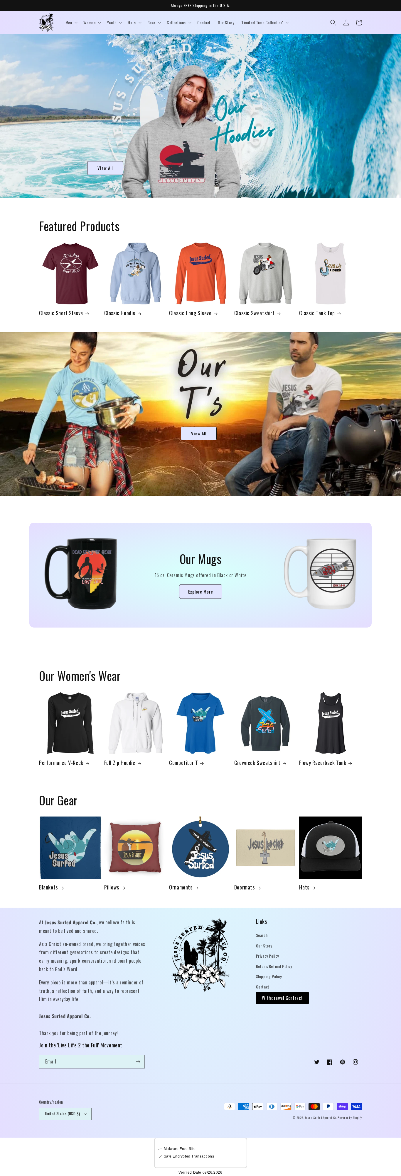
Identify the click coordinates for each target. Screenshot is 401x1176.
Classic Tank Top (317, 313)
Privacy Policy (267, 956)
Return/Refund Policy (274, 966)
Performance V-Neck (61, 762)
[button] (71, 22)
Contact (262, 987)
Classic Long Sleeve (190, 313)
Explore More (200, 591)
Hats (304, 887)
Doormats (244, 887)
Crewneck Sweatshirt (257, 762)
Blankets (48, 887)
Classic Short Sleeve (61, 313)
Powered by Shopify (350, 1117)
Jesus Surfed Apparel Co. (321, 1117)
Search (262, 935)
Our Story (264, 945)
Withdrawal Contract (282, 997)
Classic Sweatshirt (254, 313)
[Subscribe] (138, 1061)
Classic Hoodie (119, 313)
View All (105, 168)
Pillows (111, 887)
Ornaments (180, 887)
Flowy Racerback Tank (322, 762)
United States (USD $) (62, 1114)
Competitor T (183, 762)
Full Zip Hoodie (119, 762)
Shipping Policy (269, 976)
